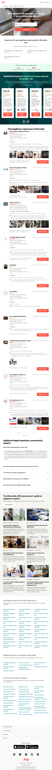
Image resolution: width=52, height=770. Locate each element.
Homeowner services (7, 726)
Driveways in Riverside (24, 701)
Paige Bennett (30, 550)
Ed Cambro (29, 579)
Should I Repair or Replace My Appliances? (35, 553)
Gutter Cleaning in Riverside (25, 714)
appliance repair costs (12, 451)
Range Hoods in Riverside (40, 666)
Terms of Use (22, 763)
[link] (4, 110)
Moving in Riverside (8, 691)
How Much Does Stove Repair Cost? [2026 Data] (37, 526)
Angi (28, 522)
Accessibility (26, 765)
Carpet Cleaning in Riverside (25, 694)
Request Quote (43, 162)
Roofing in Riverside (8, 687)
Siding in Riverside (23, 687)
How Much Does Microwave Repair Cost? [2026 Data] (13, 553)
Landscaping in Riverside (9, 700)
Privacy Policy (29, 763)
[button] (13, 154)
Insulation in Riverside (39, 704)
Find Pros (26, 29)
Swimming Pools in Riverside (26, 696)
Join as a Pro (42, 2)
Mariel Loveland (7, 522)
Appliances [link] (5, 6)
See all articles (9, 504)
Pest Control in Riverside (9, 694)
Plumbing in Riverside (8, 670)
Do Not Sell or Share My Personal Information (26, 767)
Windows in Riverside (24, 712)
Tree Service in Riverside (9, 689)
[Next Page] (36, 433)
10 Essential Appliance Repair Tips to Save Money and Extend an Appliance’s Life (38, 583)
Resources (5, 734)
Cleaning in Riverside (24, 691)
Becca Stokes (6, 579)
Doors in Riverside (38, 695)
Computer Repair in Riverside (41, 712)
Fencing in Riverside (8, 703)
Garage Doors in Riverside (25, 699)
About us (5, 738)
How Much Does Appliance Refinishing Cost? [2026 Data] (12, 526)
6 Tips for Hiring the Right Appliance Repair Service (14, 582)
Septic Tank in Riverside (40, 710)
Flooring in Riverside (24, 689)
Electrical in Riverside (24, 662)
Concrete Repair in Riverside (10, 713)
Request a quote (7, 114)
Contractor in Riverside (40, 701)
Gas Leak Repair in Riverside (26, 665)
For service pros (6, 730)
